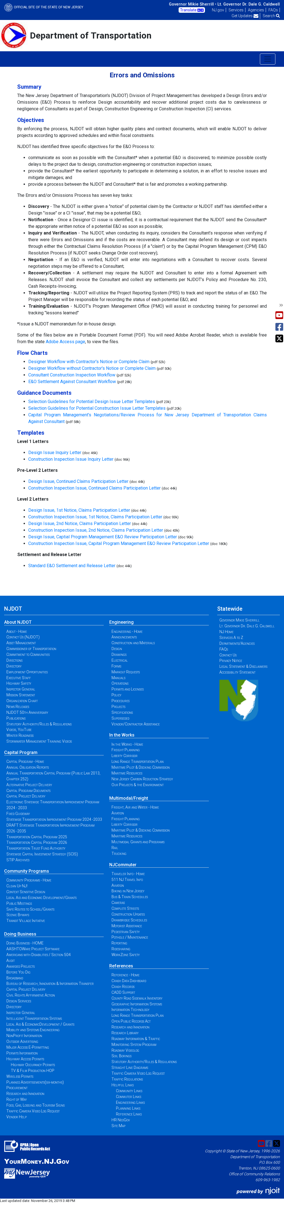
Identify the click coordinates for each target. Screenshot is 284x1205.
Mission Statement (20, 695)
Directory (14, 666)
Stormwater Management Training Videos (39, 741)
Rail (114, 847)
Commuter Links (128, 1096)
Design (116, 648)
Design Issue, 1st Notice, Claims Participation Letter (79, 510)
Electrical (119, 660)
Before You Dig (18, 972)
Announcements (124, 637)
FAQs (273, 10)
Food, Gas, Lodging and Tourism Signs (35, 1105)
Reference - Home (125, 975)
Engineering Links (130, 1102)
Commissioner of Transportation (31, 648)
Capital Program (20, 752)
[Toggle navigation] (267, 59)
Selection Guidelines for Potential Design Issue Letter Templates (91, 401)
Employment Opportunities (27, 672)
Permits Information (22, 1053)
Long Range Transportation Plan (137, 761)
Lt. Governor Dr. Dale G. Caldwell (248, 4)
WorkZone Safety (125, 954)
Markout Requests (125, 672)
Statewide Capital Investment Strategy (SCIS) (42, 854)
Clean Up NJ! (16, 886)
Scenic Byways (17, 915)
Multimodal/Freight (128, 798)
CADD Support (123, 992)
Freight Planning (125, 750)
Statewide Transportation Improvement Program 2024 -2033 (54, 819)
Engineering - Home (127, 631)
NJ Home (226, 632)
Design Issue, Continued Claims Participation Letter (78, 481)
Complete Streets (125, 908)
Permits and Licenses (127, 689)
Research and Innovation (25, 1093)
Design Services (18, 1001)
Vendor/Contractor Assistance (135, 724)
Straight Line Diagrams (129, 1067)
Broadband (14, 978)
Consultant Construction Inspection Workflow (71, 375)
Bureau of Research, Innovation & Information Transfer (50, 983)
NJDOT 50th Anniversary (27, 712)
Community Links (129, 1091)
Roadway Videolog (125, 1050)
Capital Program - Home (25, 761)
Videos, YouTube (19, 729)
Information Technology (130, 1009)
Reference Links (129, 1114)
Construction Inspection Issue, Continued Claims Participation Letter (94, 488)
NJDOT (13, 608)
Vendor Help (16, 1117)
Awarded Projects (20, 966)
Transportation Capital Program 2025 (36, 837)
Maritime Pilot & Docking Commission (140, 767)
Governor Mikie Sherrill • (192, 4)
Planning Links (128, 1108)
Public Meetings (19, 903)
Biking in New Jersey (127, 891)
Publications (16, 718)
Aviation (117, 813)
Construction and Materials (133, 643)
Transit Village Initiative (25, 920)
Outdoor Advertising (22, 1041)
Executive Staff (18, 678)
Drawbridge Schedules (129, 920)
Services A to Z (231, 637)
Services (236, 10)
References (121, 966)
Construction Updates (128, 914)
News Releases (17, 706)
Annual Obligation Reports (27, 767)
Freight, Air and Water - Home (135, 807)
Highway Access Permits (25, 1059)
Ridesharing (120, 949)
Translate (188, 10)
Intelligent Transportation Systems (34, 1018)
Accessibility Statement (237, 672)
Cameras (118, 902)
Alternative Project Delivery (29, 785)
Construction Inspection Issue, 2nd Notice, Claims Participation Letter (95, 530)
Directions (14, 660)
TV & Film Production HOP (32, 1070)
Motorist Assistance (126, 926)
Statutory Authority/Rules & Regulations (39, 724)
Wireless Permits (19, 1076)
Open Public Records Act (131, 1021)
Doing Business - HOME (25, 943)
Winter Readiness (20, 735)
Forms (116, 666)
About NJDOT (18, 622)
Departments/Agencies (237, 643)
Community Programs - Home (28, 880)
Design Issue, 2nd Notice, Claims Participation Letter (79, 523)
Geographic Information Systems (136, 1004)
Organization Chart (22, 701)
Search (269, 16)
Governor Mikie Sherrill (239, 620)
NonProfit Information (24, 1035)
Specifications (122, 712)
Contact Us (228, 655)
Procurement (16, 1088)
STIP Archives (17, 860)
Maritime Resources (126, 773)
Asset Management (21, 643)
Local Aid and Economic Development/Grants (41, 897)
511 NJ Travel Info (127, 879)
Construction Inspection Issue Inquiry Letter (70, 459)
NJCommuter (122, 864)
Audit (10, 960)
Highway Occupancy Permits (33, 1065)
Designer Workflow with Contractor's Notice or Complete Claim (89, 361)
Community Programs (26, 871)
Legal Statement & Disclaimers (243, 666)
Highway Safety (18, 683)
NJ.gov (218, 10)
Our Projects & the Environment (137, 785)
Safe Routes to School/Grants (30, 909)
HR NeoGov (120, 1120)
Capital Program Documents (28, 790)
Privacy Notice (230, 660)
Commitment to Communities (28, 654)
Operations (119, 683)
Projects (118, 706)
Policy (116, 695)
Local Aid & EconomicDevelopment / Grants (40, 1024)
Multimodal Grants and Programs (137, 842)
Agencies (256, 10)
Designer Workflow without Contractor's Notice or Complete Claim (92, 368)
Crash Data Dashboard (128, 981)
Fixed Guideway (18, 813)
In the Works (122, 735)
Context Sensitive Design (25, 892)
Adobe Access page (65, 341)
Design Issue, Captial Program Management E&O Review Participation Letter (102, 536)
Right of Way (16, 1099)
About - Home (16, 631)
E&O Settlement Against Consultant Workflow (72, 381)
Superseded (120, 718)
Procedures (120, 701)
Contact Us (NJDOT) (23, 637)
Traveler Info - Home (128, 874)
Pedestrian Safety (125, 931)
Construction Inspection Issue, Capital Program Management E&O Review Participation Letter (118, 543)
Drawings (118, 654)
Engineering (121, 622)
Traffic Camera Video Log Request (33, 1111)
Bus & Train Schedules (129, 897)
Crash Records (123, 986)
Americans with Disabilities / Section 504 (38, 954)
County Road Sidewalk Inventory (137, 998)
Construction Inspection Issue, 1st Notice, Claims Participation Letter (95, 516)
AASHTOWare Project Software (33, 949)
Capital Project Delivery (25, 796)
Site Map (118, 1126)
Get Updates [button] (242, 16)
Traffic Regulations (127, 1079)
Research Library (125, 1033)
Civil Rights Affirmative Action (30, 995)
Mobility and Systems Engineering (33, 1030)
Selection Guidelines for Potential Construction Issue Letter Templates (97, 408)
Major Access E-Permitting (27, 1047)
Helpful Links (122, 1085)
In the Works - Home (127, 744)
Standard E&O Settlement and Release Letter (71, 565)
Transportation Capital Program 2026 (36, 842)
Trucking (118, 853)
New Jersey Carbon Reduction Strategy (142, 779)
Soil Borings (121, 1056)
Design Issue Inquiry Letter (54, 452)
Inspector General (20, 689)
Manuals (118, 678)
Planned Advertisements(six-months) (35, 1082)
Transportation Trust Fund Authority (35, 848)
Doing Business (20, 934)
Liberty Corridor (124, 755)
